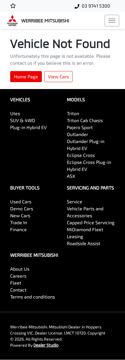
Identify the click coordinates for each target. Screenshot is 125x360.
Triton (73, 113)
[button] (112, 20)
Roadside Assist (83, 243)
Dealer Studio (45, 345)
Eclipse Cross (81, 155)
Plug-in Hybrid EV (28, 127)
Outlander (77, 134)
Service (74, 201)
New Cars (20, 215)
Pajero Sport (80, 127)
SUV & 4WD (22, 120)
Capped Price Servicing (91, 222)
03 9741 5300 (96, 5)
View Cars (58, 76)
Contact (18, 289)
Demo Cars (21, 208)
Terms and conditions (32, 296)
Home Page (26, 76)
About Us (19, 269)
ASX (71, 176)
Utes (15, 113)
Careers (18, 275)
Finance (18, 229)
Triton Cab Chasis (85, 120)
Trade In (18, 222)
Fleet (15, 282)
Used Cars (20, 201)
